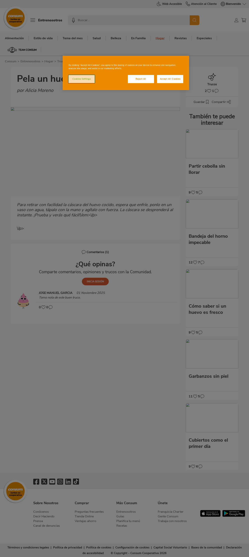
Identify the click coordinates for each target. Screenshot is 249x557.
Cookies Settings (81, 78)
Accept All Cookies (170, 78)
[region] (126, 73)
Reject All (141, 78)
